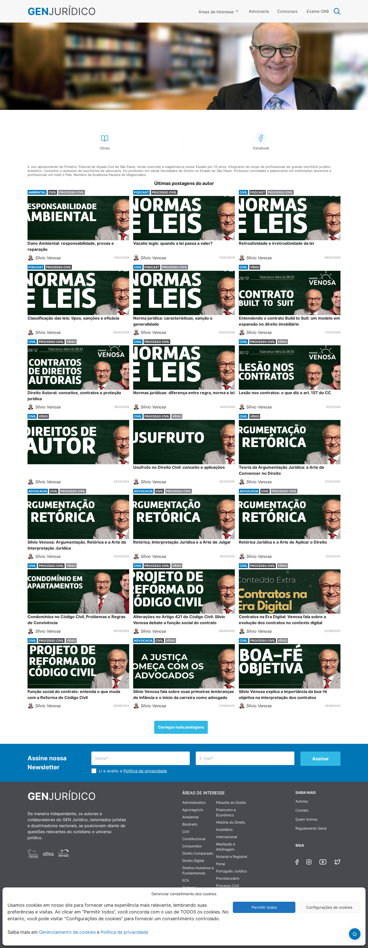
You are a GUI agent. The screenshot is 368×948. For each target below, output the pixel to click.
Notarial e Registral (231, 856)
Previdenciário (227, 878)
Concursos (287, 11)
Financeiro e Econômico (226, 812)
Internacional (226, 837)
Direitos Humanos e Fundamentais (198, 870)
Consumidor (192, 846)
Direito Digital (193, 860)
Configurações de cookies (329, 907)
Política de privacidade (124, 932)
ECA (185, 880)
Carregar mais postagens (181, 727)
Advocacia (259, 11)
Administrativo (194, 802)
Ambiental (190, 817)
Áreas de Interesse (216, 11)
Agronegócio (192, 810)
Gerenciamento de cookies (67, 932)
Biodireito (190, 824)
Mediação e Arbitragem (225, 846)
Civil (185, 831)
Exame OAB (318, 11)
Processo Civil (227, 885)
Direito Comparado (197, 853)
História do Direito (230, 822)
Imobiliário (224, 829)
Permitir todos (264, 907)
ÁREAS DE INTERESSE (203, 792)
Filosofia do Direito (231, 802)
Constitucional (193, 839)
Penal (220, 864)
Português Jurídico (231, 871)
